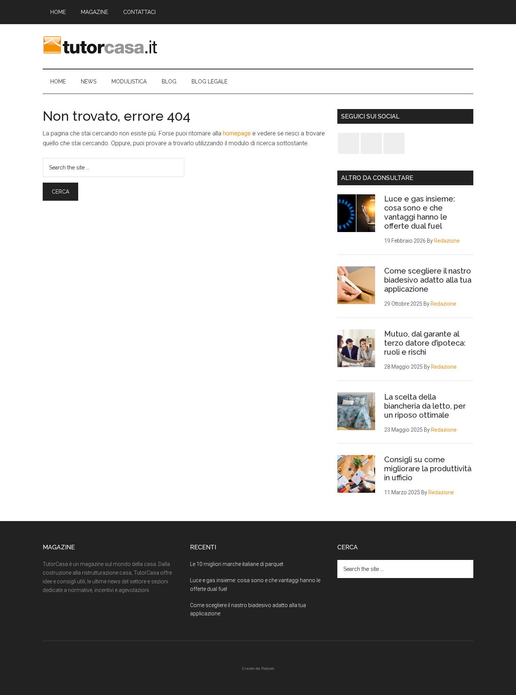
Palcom (267, 668)
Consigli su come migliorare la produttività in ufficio (427, 468)
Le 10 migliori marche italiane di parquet (236, 564)
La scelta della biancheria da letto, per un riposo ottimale (425, 406)
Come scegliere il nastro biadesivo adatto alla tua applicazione (427, 280)
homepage (237, 133)
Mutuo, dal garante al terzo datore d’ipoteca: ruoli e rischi (424, 343)
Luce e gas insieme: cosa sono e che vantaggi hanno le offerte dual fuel (419, 212)
